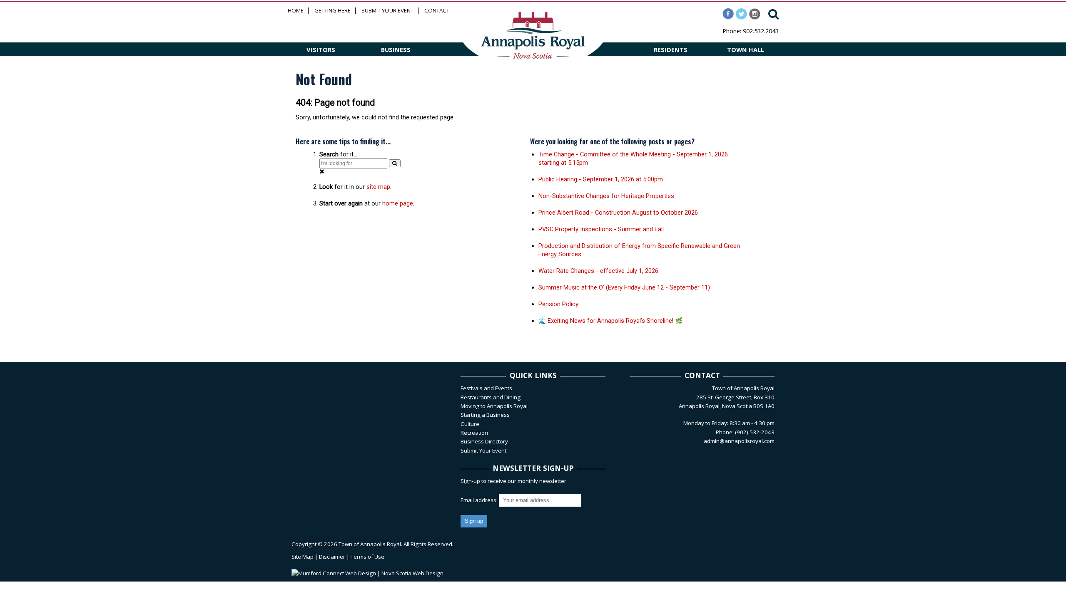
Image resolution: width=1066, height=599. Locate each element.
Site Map (302, 556)
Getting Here (332, 10)
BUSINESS (396, 49)
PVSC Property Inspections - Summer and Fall (601, 229)
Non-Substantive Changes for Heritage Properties (606, 196)
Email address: (480, 500)
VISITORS (320, 49)
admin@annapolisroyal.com (739, 441)
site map (378, 187)
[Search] (395, 163)
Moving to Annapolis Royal (494, 406)
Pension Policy (558, 304)
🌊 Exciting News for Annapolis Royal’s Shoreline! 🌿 (610, 320)
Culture (470, 424)
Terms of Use (367, 556)
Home (296, 10)
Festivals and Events (486, 388)
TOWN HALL (745, 49)
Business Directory (484, 441)
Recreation (474, 432)
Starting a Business (485, 414)
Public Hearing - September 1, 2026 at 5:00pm (600, 179)
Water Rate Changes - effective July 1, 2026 (598, 271)
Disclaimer (332, 556)
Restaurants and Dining (491, 397)
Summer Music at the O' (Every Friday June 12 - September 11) (624, 287)
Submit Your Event (387, 10)
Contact (436, 10)
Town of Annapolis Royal (370, 544)
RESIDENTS (670, 49)
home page (397, 203)
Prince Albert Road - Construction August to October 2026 (618, 212)
